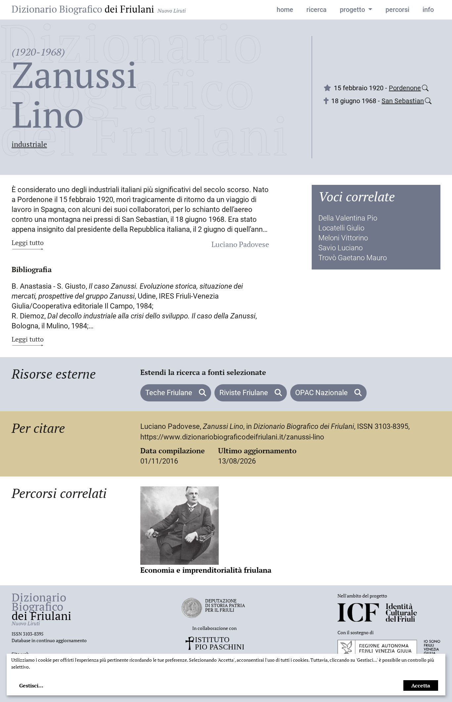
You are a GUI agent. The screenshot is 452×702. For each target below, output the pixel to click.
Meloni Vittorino (343, 238)
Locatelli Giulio (341, 228)
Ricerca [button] (316, 10)
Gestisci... (31, 685)
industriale (29, 144)
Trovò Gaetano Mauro (352, 258)
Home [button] (285, 10)
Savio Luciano (340, 248)
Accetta (420, 685)
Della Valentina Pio (347, 218)
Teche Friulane (169, 393)
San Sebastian (403, 101)
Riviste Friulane (244, 393)
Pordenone (405, 88)
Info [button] (428, 10)
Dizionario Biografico (99, 9)
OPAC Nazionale (322, 393)
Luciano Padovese (240, 244)
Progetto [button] (353, 10)
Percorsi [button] (397, 10)
